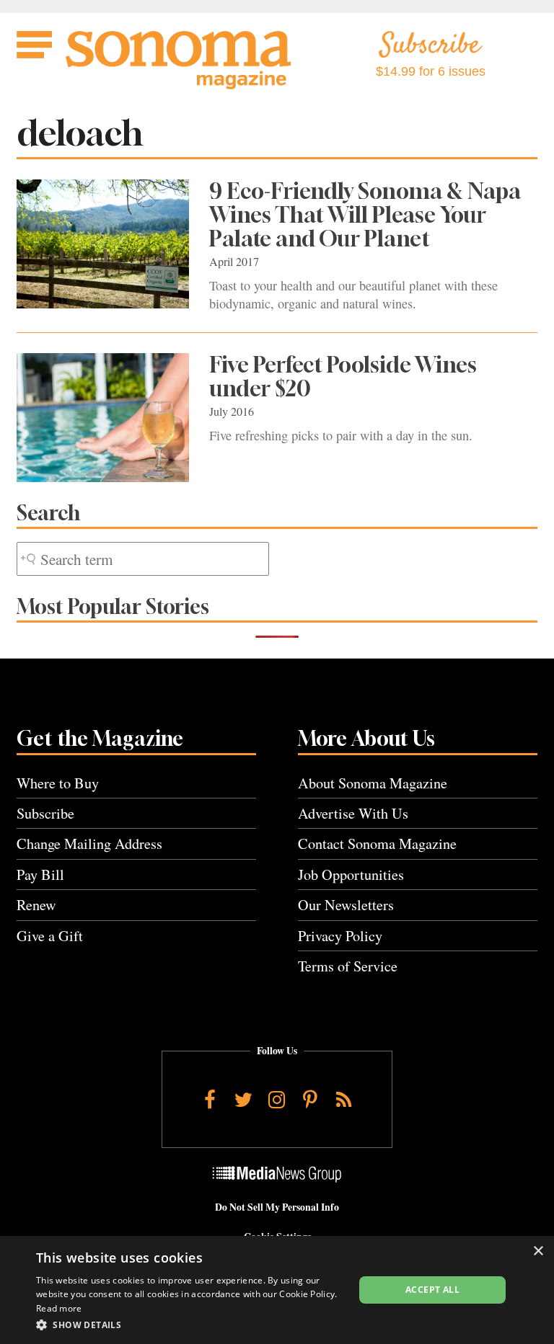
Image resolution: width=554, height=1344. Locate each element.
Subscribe (45, 813)
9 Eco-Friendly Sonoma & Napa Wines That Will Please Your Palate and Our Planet (365, 215)
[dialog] (277, 1290)
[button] (190, 1324)
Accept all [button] (432, 1289)
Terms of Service (347, 966)
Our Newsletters (346, 904)
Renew (36, 904)
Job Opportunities (351, 874)
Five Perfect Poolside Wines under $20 (343, 376)
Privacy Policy (340, 935)
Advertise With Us (353, 813)
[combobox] (143, 559)
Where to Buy (58, 783)
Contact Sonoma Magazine (377, 843)
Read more (59, 1308)
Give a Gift (50, 935)
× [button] (537, 1251)
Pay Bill (40, 874)
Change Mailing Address (89, 843)
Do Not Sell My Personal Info (277, 1207)
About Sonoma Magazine (372, 783)
